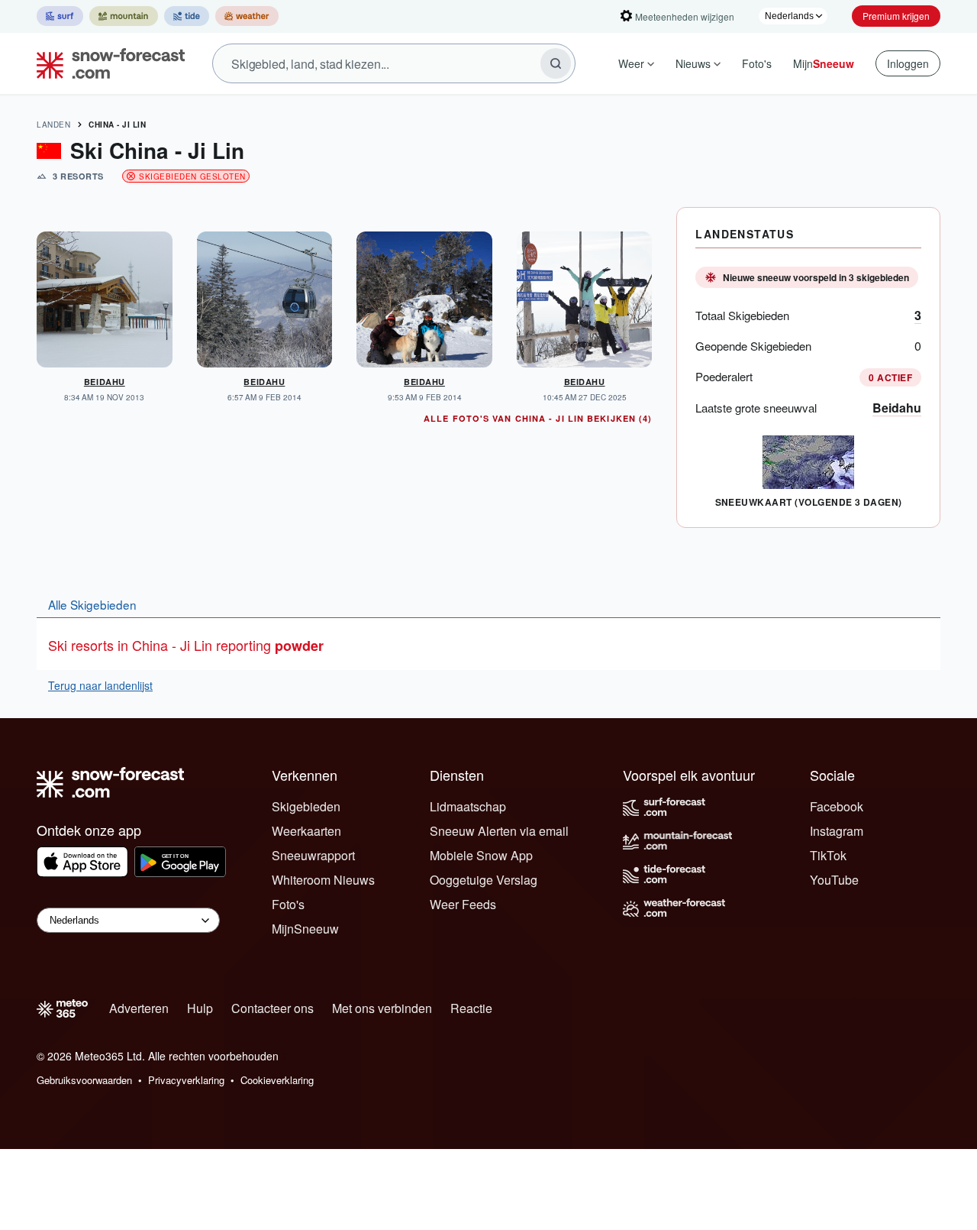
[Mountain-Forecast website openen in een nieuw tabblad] (123, 16)
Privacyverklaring (186, 1080)
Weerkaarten (306, 831)
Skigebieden (306, 806)
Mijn (823, 63)
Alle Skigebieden (92, 604)
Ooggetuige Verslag (483, 880)
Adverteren (139, 1008)
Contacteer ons (272, 1008)
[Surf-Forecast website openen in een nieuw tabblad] (60, 16)
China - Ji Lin (117, 124)
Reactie (471, 1008)
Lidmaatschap (468, 806)
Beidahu (896, 407)
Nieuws (693, 63)
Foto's (757, 63)
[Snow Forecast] (106, 63)
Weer (631, 63)
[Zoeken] (555, 63)
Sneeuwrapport (313, 855)
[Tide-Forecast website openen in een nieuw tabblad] (186, 16)
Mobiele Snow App (481, 855)
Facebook (836, 806)
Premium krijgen (896, 15)
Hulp (200, 1008)
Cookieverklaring (277, 1080)
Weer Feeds (463, 904)
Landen (53, 124)
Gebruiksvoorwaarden (84, 1080)
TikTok (828, 855)
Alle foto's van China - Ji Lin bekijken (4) (538, 418)
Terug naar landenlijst (100, 685)
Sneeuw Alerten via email (499, 831)
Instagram (836, 831)
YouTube (834, 880)
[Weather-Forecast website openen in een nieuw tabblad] (247, 16)
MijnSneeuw (305, 928)
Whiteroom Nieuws (323, 880)
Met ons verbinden (382, 1008)
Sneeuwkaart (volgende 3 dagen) (808, 502)
